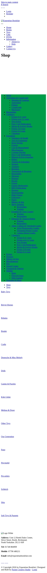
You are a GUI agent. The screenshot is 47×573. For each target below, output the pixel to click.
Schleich (4, 489)
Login (8, 11)
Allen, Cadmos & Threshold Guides (26, 226)
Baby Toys (5, 292)
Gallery (9, 46)
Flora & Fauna (17, 276)
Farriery (14, 145)
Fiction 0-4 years (18, 131)
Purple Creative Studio (21, 570)
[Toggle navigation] (2, 23)
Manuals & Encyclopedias (22, 157)
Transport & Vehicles (15, 268)
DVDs (9, 37)
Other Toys (5, 423)
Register (9, 14)
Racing (14, 181)
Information (11, 39)
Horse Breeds (17, 143)
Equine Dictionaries (19, 185)
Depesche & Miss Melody (12, 357)
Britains (4, 318)
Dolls (3, 371)
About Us (15, 42)
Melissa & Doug (8, 410)
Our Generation (7, 436)
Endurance (15, 197)
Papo (3, 450)
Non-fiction (16, 121)
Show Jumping (17, 204)
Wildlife (9, 271)
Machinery (15, 110)
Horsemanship (17, 193)
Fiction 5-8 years (18, 129)
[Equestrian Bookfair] (10, 20)
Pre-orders (5, 476)
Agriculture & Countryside (17, 98)
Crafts (3, 344)
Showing (15, 176)
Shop (8, 285)
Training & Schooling (20, 162)
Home (8, 27)
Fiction (14, 183)
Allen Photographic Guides (28, 228)
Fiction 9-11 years (18, 117)
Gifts (8, 34)
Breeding (15, 169)
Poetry (14, 200)
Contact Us (11, 49)
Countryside (16, 107)
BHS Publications (18, 188)
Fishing (14, 105)
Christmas (15, 133)
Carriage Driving (18, 152)
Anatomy (15, 167)
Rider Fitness (16, 195)
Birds (13, 273)
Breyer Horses (7, 305)
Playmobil (5, 463)
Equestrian (10, 136)
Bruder (4, 331)
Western (14, 164)
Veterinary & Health (19, 138)
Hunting (14, 190)
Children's (10, 114)
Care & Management (20, 148)
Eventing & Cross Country (22, 212)
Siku (3, 502)
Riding (14, 159)
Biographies (11, 112)
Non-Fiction (22, 242)
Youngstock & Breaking (21, 171)
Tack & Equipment (19, 140)
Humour (14, 178)
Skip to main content (9, 2)
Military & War (17, 202)
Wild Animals (17, 278)
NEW (8, 95)
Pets (8, 264)
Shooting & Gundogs (20, 100)
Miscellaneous (17, 150)
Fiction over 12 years (20, 119)
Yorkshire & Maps (13, 280)
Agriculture (16, 103)
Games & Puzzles (8, 384)
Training (20, 209)
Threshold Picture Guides (27, 230)
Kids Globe (6, 397)
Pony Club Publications (21, 124)
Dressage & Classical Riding (23, 219)
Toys (8, 32)
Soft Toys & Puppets (9, 515)
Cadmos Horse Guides (26, 233)
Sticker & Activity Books (21, 126)
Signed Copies (12, 266)
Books (9, 30)
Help (13, 44)
